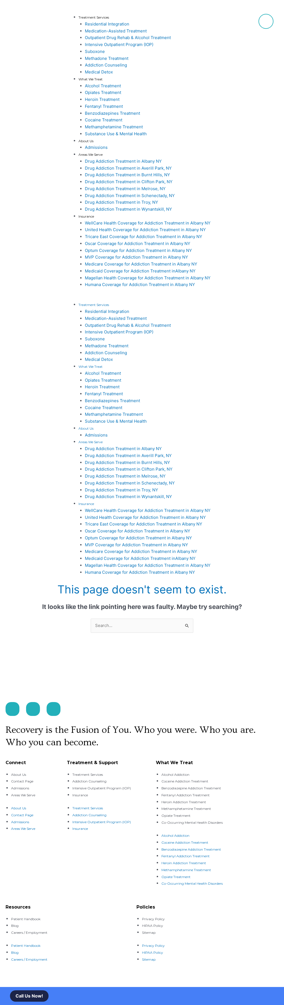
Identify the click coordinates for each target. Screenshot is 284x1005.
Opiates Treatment (103, 92)
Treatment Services (93, 17)
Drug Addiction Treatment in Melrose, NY (125, 188)
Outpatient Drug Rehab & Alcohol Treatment (128, 37)
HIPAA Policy (152, 926)
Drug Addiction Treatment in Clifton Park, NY (129, 181)
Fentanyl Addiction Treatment (185, 795)
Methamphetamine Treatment (114, 126)
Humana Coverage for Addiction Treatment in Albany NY (140, 284)
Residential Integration (107, 24)
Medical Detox (99, 72)
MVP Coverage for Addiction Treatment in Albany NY (136, 257)
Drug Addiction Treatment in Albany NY (123, 161)
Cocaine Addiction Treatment (184, 781)
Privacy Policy (153, 919)
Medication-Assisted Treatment (116, 31)
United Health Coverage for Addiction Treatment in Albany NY (145, 229)
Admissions (96, 147)
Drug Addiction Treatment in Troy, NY (121, 202)
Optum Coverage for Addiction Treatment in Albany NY (138, 250)
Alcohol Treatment (103, 85)
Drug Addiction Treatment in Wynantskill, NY (128, 209)
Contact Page (22, 781)
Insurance (86, 216)
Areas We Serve (90, 154)
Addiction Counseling (106, 65)
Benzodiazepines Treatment (112, 113)
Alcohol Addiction (175, 774)
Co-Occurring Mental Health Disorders (192, 822)
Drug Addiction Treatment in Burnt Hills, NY (127, 174)
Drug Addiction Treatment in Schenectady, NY (130, 195)
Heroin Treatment (102, 99)
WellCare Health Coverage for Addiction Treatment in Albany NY (148, 223)
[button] (161, 298)
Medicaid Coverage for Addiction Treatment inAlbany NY (140, 271)
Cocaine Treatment (103, 120)
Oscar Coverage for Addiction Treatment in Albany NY (137, 243)
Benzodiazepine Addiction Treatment (191, 788)
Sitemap (149, 932)
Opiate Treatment (176, 815)
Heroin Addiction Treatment (183, 802)
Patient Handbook (25, 919)
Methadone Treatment (106, 58)
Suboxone (95, 51)
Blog (15, 926)
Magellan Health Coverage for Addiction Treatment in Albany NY (148, 277)
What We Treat (90, 79)
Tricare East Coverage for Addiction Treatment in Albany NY (143, 236)
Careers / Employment (29, 932)
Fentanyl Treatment (104, 106)
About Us (85, 141)
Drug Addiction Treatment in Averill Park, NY (128, 168)
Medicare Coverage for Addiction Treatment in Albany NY (141, 264)
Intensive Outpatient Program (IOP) (119, 44)
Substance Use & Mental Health (116, 133)
